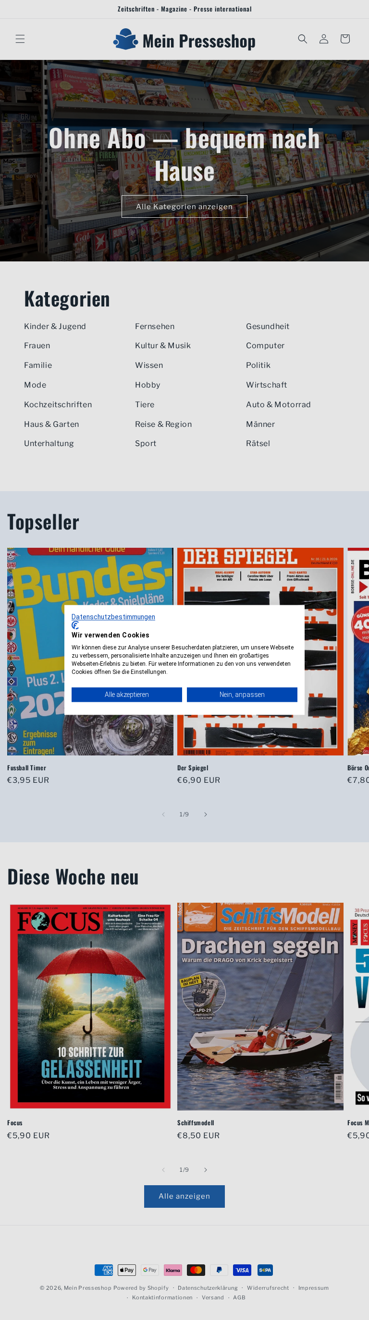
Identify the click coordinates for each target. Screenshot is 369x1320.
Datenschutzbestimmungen (113, 617)
